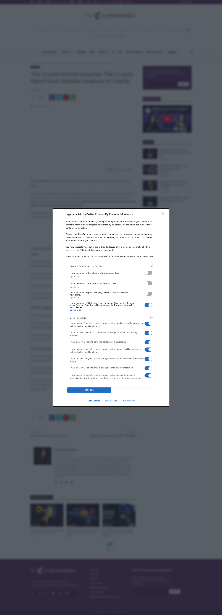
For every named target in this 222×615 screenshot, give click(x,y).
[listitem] (111, 266)
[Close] (163, 214)
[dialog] (111, 307)
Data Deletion (93, 401)
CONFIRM (89, 390)
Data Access (111, 401)
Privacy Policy (128, 401)
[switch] (148, 273)
